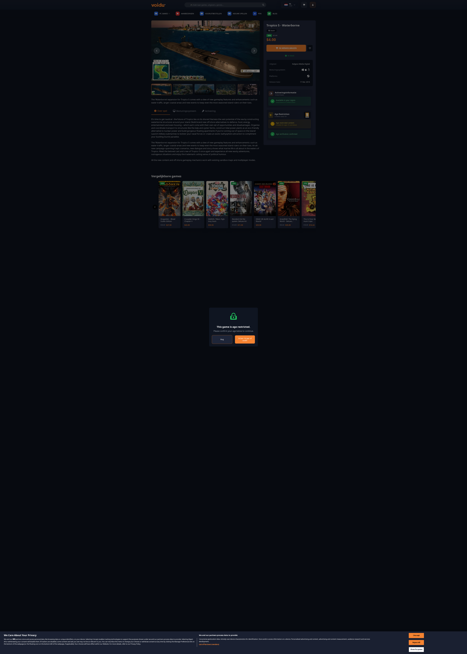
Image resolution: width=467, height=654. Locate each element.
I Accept (416, 635)
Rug (222, 339)
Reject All (416, 642)
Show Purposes (416, 649)
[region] (233, 642)
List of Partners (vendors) (209, 644)
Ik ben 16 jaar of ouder (245, 339)
